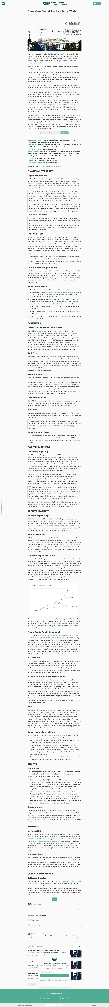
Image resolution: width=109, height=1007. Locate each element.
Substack (94, 1005)
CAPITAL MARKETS (34, 149)
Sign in (104, 3)
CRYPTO (30, 158)
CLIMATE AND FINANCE (36, 162)
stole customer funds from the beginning (54, 792)
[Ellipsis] (81, 934)
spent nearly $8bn (75, 780)
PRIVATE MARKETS (34, 151)
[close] (69, 957)
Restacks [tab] (37, 920)
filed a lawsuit (39, 401)
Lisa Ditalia (33, 934)
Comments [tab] (31, 920)
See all (30, 984)
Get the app (60, 1005)
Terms (23, 1005)
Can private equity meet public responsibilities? (58, 635)
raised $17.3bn (62, 735)
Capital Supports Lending (70, 179)
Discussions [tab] (39, 946)
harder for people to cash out (60, 384)
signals (33, 474)
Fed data (61, 810)
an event (43, 72)
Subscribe (97, 3)
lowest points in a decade (71, 757)
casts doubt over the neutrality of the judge (56, 698)
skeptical (40, 63)
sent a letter (75, 860)
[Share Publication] (90, 3)
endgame (31, 183)
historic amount (54, 549)
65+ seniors (66, 316)
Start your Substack (51, 1005)
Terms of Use (62, 979)
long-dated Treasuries (61, 259)
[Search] (87, 3)
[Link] (25, 171)
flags (49, 538)
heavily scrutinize (56, 521)
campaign (48, 502)
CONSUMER (32, 145)
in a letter (43, 506)
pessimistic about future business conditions (63, 292)
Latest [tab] (33, 946)
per (56, 239)
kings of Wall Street (53, 561)
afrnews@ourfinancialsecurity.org (54, 166)
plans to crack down (41, 331)
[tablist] (34, 920)
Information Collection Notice (54, 980)
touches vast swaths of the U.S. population (45, 841)
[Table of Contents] (2, 503)
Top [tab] (29, 946)
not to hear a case (51, 710)
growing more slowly (48, 311)
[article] (54, 954)
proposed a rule (54, 357)
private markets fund (51, 745)
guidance (55, 107)
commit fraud (42, 801)
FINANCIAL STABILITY (35, 140)
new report (32, 85)
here (49, 884)
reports (57, 100)
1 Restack (39, 904)
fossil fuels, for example (56, 653)
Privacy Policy (66, 980)
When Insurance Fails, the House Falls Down (43, 950)
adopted (36, 455)
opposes (39, 271)
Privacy (19, 1005)
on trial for (48, 774)
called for (44, 893)
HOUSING (31, 160)
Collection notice (28, 1005)
